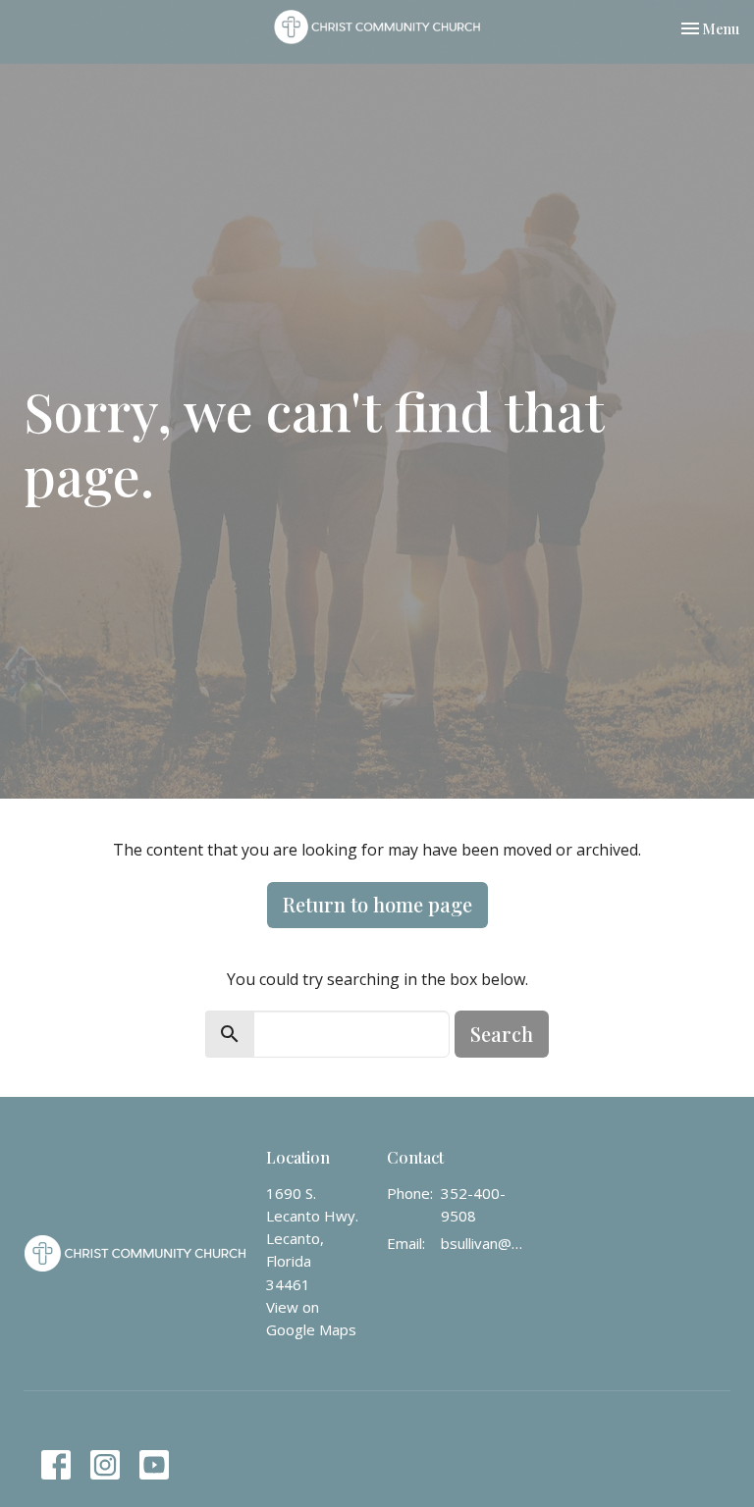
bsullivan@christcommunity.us (484, 1243)
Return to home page (377, 904)
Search (501, 1033)
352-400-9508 (473, 1204)
